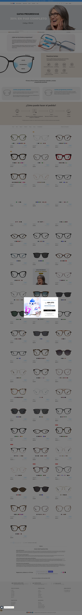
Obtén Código (49, 310)
